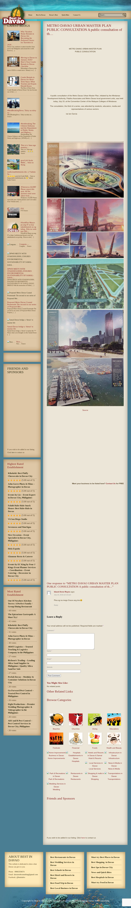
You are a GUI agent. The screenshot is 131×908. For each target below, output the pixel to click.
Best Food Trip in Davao (61, 883)
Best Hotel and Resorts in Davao (62, 876)
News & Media (114, 769)
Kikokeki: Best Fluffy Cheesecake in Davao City (20, 474)
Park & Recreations (56, 779)
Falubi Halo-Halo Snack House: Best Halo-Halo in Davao (20, 508)
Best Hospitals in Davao (102, 877)
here (83, 838)
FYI (22, 209)
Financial (75, 748)
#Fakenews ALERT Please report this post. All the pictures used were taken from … (28, 191)
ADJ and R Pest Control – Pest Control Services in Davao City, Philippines (20, 723)
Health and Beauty (114, 748)
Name (49, 651)
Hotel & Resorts (95, 758)
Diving (94, 729)
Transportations (114, 779)
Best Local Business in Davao (64, 888)
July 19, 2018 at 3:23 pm (62, 595)
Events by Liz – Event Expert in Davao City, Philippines (21, 496)
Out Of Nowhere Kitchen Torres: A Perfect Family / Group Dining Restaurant (20, 604)
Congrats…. (24, 244)
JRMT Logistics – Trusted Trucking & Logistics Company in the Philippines (21, 650)
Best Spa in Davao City (102, 867)
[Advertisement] (77, 41)
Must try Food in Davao (102, 882)
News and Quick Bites (101, 872)
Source (85, 410)
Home (30, 15)
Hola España (14, 548)
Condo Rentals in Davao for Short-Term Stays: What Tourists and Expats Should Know (28, 81)
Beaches (56, 729)
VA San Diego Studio (17, 519)
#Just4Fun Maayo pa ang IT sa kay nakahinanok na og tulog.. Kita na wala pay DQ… (28, 227)
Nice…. (19, 342)
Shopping (95, 779)
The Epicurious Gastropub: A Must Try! (22, 615)
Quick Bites (65, 15)
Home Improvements (56, 758)
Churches (76, 729)
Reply (56, 605)
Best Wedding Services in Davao (62, 863)
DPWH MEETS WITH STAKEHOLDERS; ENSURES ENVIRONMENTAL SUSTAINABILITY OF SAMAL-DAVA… (20, 273)
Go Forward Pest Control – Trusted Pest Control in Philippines (21, 693)
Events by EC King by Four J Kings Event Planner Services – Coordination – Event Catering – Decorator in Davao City (22, 570)
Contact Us (76, 15)
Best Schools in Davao (60, 870)
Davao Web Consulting (98, 901)
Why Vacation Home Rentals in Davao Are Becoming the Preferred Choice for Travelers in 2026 (20, 38)
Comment (51, 630)
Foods (94, 748)
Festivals (56, 748)
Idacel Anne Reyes (62, 592)
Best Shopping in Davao (102, 862)
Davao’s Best (53, 15)
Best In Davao (40, 15)
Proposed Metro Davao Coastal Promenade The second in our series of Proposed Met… (21, 304)
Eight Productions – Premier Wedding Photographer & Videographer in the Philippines (21, 708)
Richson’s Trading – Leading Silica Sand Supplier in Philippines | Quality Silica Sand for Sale (21, 664)
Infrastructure (114, 758)
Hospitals (75, 761)
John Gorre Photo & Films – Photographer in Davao (21, 485)
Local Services (95, 769)
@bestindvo (21, 877)
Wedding (56, 789)
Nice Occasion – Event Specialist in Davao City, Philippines (19, 538)
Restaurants (76, 779)
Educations (114, 729)
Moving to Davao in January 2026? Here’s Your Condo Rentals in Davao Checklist (29, 62)
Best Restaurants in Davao (62, 857)
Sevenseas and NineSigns (19, 527)
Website (49, 667)
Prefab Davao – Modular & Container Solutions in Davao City (22, 680)
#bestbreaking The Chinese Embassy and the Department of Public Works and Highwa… (28, 128)
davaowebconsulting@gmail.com (26, 874)
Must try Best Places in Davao (105, 857)
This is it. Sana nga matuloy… (28, 146)
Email (49, 659)
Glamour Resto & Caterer (20, 556)
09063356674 (19, 872)
